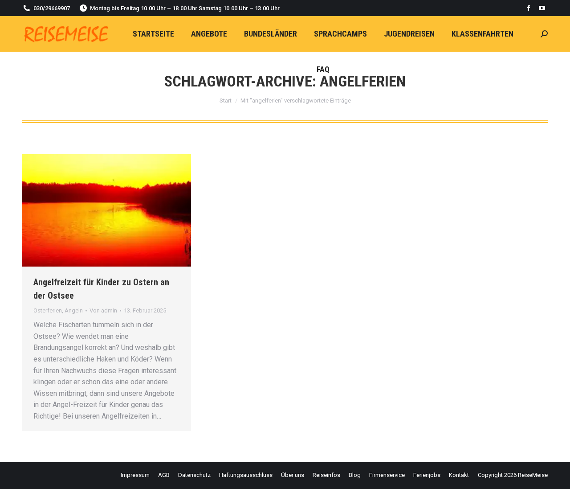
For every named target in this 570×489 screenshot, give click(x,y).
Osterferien (47, 310)
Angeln (74, 310)
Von (103, 310)
